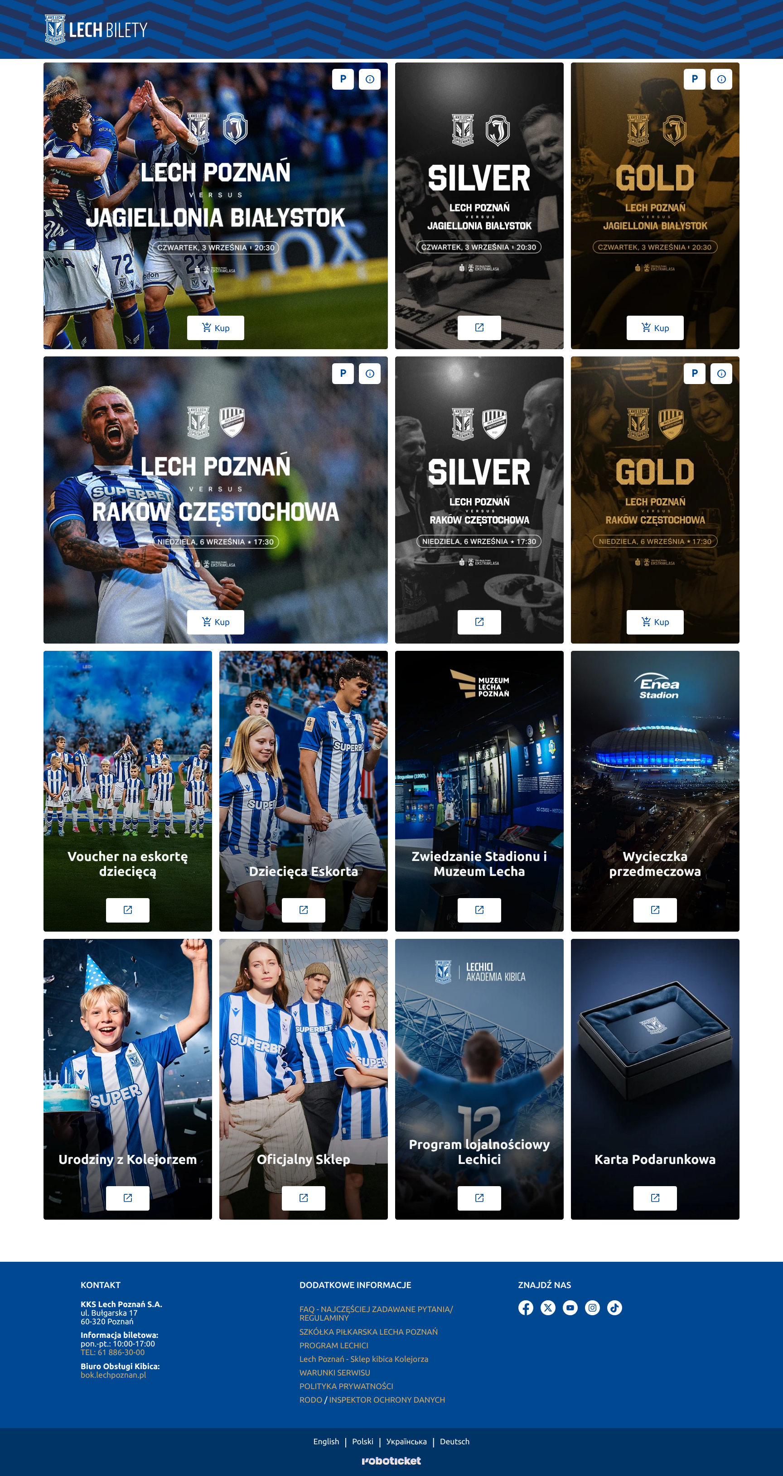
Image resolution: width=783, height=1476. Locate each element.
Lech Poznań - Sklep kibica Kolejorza (364, 1359)
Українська (407, 1442)
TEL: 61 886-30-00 (113, 1352)
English (326, 1442)
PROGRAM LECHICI (334, 1345)
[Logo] (105, 29)
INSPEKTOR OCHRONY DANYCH (387, 1400)
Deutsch (455, 1442)
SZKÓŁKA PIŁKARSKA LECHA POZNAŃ (369, 1332)
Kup (216, 328)
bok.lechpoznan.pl (113, 1375)
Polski (362, 1442)
